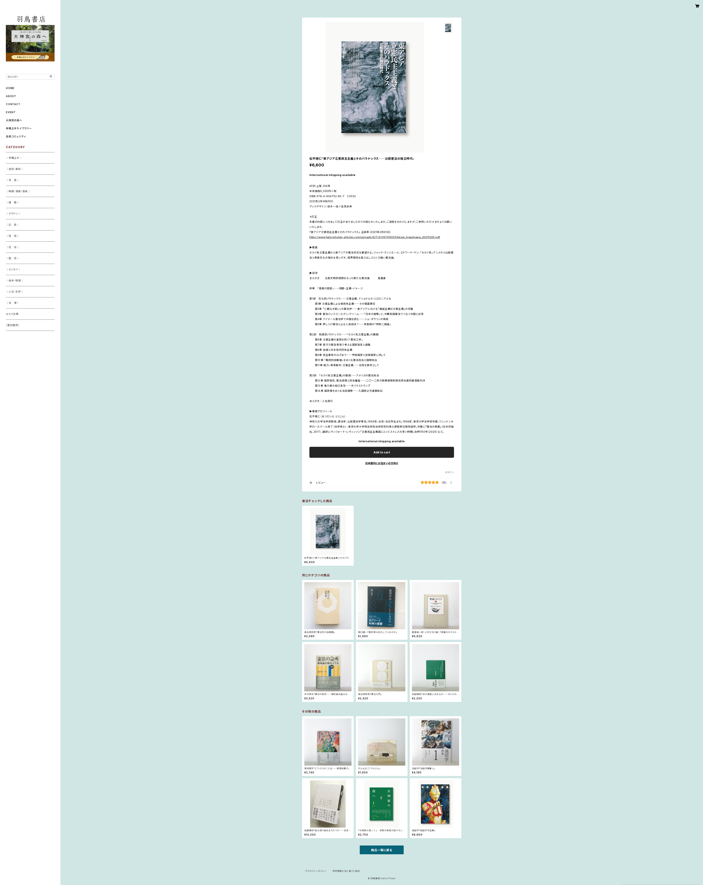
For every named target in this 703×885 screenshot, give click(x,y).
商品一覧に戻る (381, 850)
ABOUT (11, 96)
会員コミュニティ (16, 136)
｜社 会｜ (12, 247)
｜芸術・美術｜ (15, 168)
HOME (10, 88)
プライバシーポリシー (316, 871)
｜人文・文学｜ (15, 291)
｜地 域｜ (12, 235)
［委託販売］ (13, 325)
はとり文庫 (12, 313)
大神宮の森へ (14, 120)
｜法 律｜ (12, 302)
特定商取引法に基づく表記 (346, 871)
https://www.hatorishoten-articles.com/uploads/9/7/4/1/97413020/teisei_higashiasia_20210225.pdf (374, 237)
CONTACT (13, 104)
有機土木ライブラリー (19, 128)
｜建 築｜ (12, 202)
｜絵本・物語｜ (15, 280)
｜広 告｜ (12, 224)
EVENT (11, 112)
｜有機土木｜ (14, 157)
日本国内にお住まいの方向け (381, 463)
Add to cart (381, 452)
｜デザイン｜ (13, 213)
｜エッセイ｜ (13, 269)
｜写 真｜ (12, 180)
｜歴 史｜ (12, 258)
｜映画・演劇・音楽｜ (18, 191)
